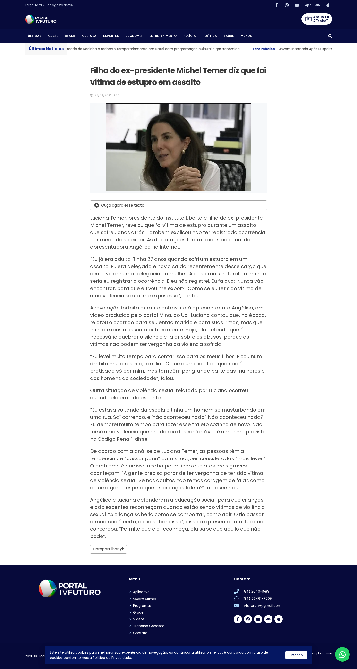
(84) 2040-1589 (255, 591)
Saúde (229, 36)
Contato (140, 632)
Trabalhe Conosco (148, 626)
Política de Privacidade (112, 657)
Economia (134, 36)
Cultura (89, 36)
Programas (142, 605)
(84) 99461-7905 (257, 598)
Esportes (111, 36)
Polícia (189, 36)
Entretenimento (163, 36)
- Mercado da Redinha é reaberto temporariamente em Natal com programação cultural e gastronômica (103, 48)
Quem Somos (145, 598)
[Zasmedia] (320, 659)
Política (210, 36)
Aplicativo (141, 592)
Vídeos (138, 619)
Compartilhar (106, 549)
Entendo (296, 655)
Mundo (246, 36)
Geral (53, 36)
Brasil (70, 36)
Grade (138, 612)
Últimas (34, 36)
